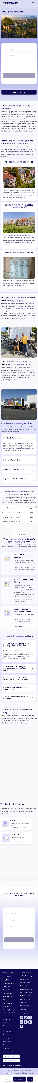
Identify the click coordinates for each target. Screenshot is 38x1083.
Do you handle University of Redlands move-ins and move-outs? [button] (15, 668)
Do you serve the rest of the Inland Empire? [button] (14, 688)
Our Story (6, 1035)
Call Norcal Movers (9, 1060)
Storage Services (8, 990)
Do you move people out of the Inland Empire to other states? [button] (15, 679)
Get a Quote (18, 1079)
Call (30, 1079)
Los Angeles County (26, 976)
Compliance (6, 1048)
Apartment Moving (8, 993)
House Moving (7, 996)
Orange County (24, 979)
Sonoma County (25, 1006)
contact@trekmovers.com (14, 1065)
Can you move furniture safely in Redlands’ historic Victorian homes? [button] (16, 645)
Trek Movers (10, 3)
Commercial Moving (9, 983)
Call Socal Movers (9, 1056)
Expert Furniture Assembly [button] (13, 469)
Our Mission (6, 1038)
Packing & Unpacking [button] (11, 438)
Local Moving (7, 976)
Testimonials (7, 1041)
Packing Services (8, 986)
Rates (8, 1079)
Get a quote (18, 92)
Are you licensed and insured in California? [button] (15, 698)
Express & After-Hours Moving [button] (15, 479)
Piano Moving (7, 1006)
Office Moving (7, 1000)
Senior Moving (7, 1003)
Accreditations (7, 1045)
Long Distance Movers (10, 980)
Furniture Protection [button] (11, 460)
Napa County (24, 1002)
